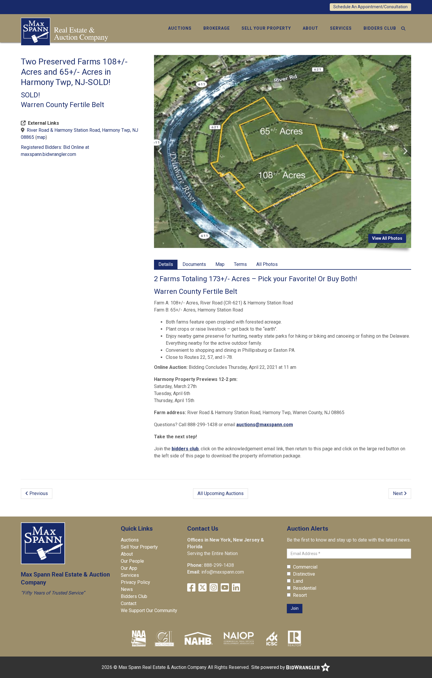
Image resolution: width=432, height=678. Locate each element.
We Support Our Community (149, 610)
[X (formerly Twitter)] (202, 587)
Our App (129, 568)
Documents (194, 264)
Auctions (180, 28)
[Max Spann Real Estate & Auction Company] (64, 31)
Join (295, 608)
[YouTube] (225, 587)
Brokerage (216, 28)
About (310, 28)
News (127, 589)
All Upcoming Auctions (220, 493)
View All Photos (387, 238)
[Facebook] (191, 587)
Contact (128, 603)
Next (398, 493)
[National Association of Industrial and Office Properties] (238, 638)
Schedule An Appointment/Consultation (370, 6)
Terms (240, 264)
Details (165, 264)
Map (220, 264)
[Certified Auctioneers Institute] (164, 638)
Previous (38, 493)
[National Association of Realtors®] (294, 638)
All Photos (267, 264)
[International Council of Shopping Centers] (271, 638)
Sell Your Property (266, 28)
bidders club (185, 449)
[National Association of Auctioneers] (138, 638)
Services (341, 28)
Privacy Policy (135, 582)
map (41, 137)
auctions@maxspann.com (264, 424)
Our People (132, 561)
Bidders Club (380, 28)
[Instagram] (214, 587)
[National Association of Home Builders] (198, 638)
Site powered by (268, 667)
